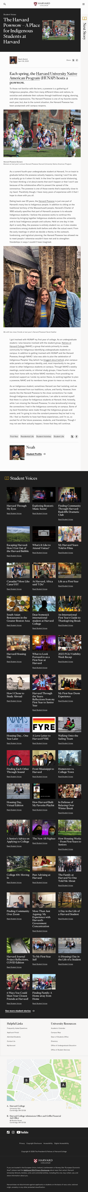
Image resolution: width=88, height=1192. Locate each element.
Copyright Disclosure (34, 1143)
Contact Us (11, 1041)
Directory (54, 1041)
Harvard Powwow (47, 201)
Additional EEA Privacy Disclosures (37, 1170)
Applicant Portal (13, 1032)
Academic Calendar (58, 1028)
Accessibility (48, 1143)
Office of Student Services (60, 1050)
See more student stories (18, 1010)
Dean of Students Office (59, 1037)
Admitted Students (14, 1037)
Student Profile (34, 454)
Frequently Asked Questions (17, 1028)
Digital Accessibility (61, 1143)
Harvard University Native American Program (43, 75)
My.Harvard (11, 1045)
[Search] (5, 4)
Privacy (22, 1143)
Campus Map (56, 1032)
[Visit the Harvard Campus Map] (44, 1084)
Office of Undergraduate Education (63, 1045)
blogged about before (53, 360)
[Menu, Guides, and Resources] (82, 4)
